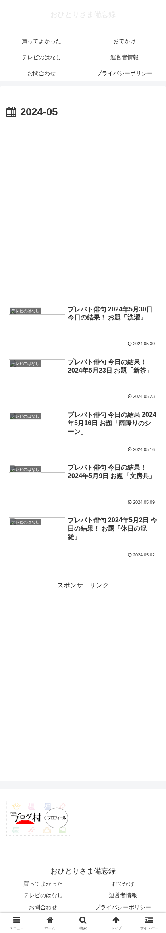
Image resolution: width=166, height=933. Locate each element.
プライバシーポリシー (123, 907)
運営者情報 (123, 895)
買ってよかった (43, 883)
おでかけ (123, 883)
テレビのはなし (43, 895)
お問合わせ (43, 907)
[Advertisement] (83, 208)
